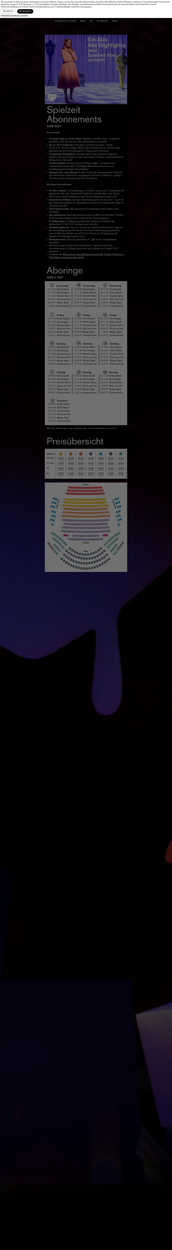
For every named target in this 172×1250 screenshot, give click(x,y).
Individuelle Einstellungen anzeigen (14, 16)
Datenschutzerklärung (9, 7)
